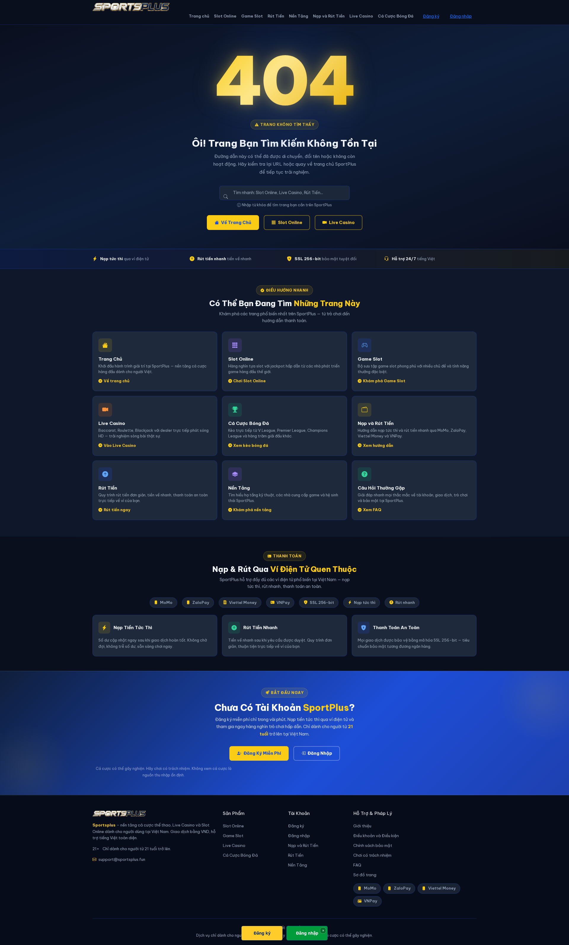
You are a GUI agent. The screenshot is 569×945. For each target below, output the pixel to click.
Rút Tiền (276, 16)
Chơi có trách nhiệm (372, 855)
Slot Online (225, 16)
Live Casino (361, 16)
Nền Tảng (298, 16)
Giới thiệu (362, 826)
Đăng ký (431, 16)
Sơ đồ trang (364, 874)
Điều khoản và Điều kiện (376, 835)
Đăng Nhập (320, 753)
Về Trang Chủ (236, 222)
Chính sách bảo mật (372, 845)
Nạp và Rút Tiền (329, 16)
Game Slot (252, 16)
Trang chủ (199, 16)
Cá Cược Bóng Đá (395, 16)
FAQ (357, 865)
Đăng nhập (461, 16)
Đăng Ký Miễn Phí (262, 753)
